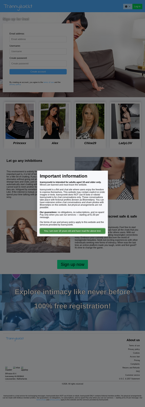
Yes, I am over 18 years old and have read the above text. (72, 231)
